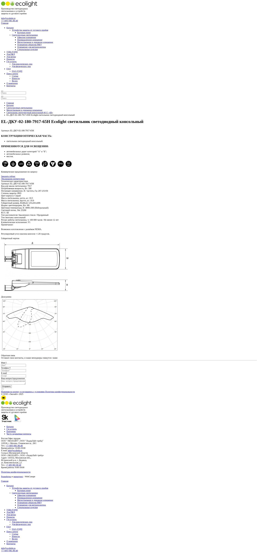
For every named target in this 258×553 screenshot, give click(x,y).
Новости (16, 78)
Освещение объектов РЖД (29, 44)
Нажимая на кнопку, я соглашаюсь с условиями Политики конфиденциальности (38, 392)
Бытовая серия (24, 32)
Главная (4, 23)
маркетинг (18, 476)
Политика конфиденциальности (16, 472)
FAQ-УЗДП (17, 71)
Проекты (10, 59)
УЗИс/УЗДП (12, 52)
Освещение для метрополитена (31, 47)
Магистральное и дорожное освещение (35, 42)
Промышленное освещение (29, 40)
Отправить (6, 386)
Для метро (11, 57)
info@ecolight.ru (8, 18)
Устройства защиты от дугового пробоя (30, 30)
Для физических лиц (21, 66)
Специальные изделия (27, 49)
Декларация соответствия (13, 179)
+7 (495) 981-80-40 (9, 21)
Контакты (10, 86)
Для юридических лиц (22, 64)
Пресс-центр (12, 73)
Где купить (11, 61)
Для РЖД (10, 54)
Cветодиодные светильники (25, 35)
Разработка (6, 476)
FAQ (8, 69)
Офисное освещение (26, 37)
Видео (15, 81)
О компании (12, 83)
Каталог (10, 28)
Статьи (15, 76)
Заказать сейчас (8, 176)
